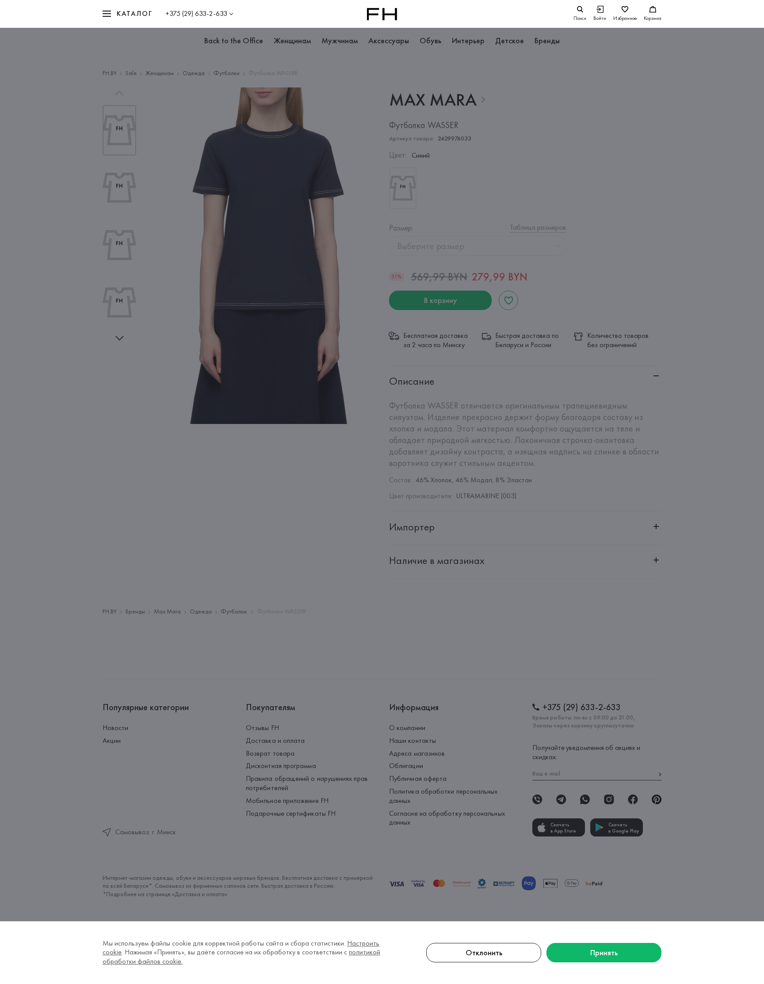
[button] (127, 14)
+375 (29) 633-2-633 (196, 13)
